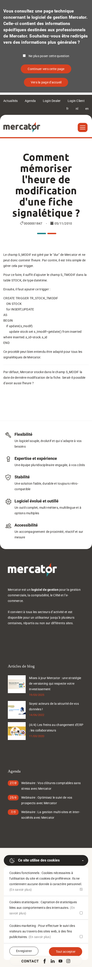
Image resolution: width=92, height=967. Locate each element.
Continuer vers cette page (46, 69)
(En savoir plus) (20, 889)
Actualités (10, 101)
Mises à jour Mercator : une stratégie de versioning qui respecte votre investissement (55, 683)
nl (77, 108)
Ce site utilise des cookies (39, 860)
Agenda (30, 101)
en (87, 108)
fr (67, 108)
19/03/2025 (36, 694)
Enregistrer (24, 951)
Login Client (76, 101)
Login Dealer (52, 101)
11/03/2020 (36, 736)
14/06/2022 (36, 715)
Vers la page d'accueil (46, 82)
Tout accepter (65, 951)
